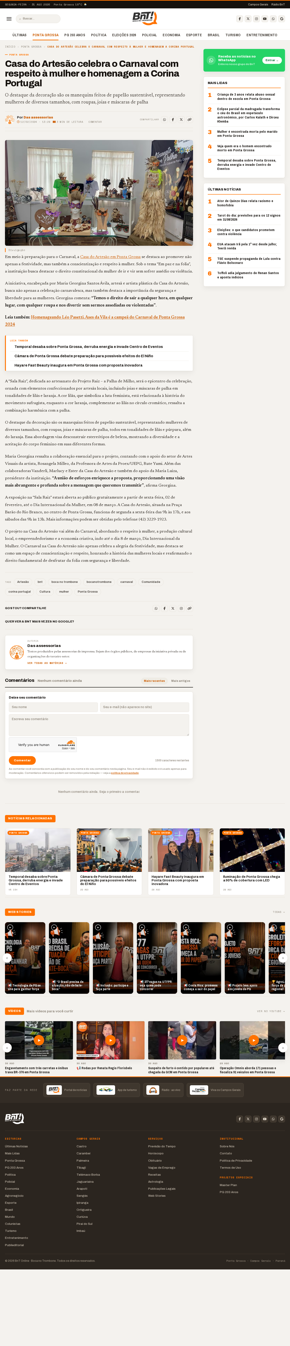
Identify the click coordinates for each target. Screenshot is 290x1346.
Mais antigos (180, 681)
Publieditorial (14, 1245)
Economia (171, 34)
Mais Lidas (12, 1153)
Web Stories (157, 1195)
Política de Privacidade (236, 1160)
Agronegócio (14, 1195)
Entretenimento (261, 34)
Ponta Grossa (46, 34)
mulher (64, 591)
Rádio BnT (278, 4)
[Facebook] (239, 18)
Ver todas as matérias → (47, 663)
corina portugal (19, 591)
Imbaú (81, 1231)
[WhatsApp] (273, 18)
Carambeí (83, 1153)
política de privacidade (125, 773)
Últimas (19, 34)
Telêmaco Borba (88, 1174)
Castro (82, 1146)
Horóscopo (156, 1153)
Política (98, 34)
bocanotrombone (99, 582)
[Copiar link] (189, 119)
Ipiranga (82, 1202)
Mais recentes (154, 681)
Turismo (233, 34)
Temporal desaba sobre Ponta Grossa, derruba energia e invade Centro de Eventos (88, 347)
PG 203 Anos (74, 34)
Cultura (44, 591)
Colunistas (12, 1223)
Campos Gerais (258, 4)
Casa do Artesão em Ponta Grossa (110, 257)
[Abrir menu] (9, 18)
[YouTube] (264, 18)
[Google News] (281, 18)
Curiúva (82, 1216)
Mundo (10, 1216)
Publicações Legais (162, 1188)
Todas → (279, 912)
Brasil (214, 34)
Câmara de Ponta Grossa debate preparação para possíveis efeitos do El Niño (83, 356)
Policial (149, 34)
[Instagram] (256, 18)
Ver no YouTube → (271, 1011)
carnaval (126, 582)
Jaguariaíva (85, 1181)
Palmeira (83, 1160)
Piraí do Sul (84, 1223)
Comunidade (151, 582)
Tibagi (81, 1167)
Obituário (155, 1160)
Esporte (194, 34)
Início (10, 46)
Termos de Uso (230, 1167)
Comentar (95, 122)
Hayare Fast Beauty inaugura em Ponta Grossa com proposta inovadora (78, 365)
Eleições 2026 (124, 34)
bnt (40, 582)
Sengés (82, 1195)
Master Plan (228, 1185)
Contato (226, 1153)
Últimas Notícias (16, 1146)
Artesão (23, 582)
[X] (248, 18)
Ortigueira (84, 1209)
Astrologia (155, 1181)
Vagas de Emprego (161, 1167)
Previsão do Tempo (162, 1146)
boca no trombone (64, 582)
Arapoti (82, 1188)
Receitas (154, 1174)
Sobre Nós (227, 1146)
